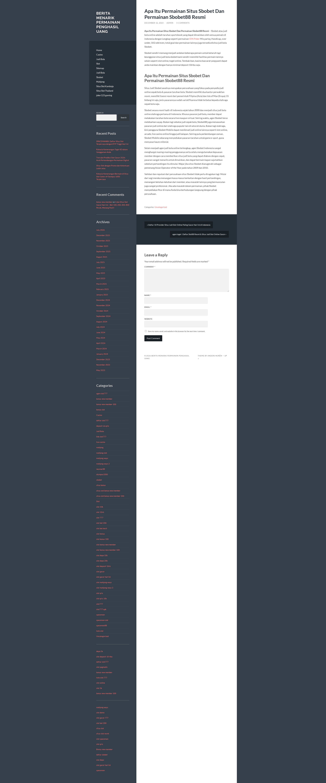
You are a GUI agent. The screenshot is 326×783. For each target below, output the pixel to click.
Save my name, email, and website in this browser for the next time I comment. (176, 331)
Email (147, 307)
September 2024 (103, 316)
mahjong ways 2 (103, 464)
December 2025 (103, 235)
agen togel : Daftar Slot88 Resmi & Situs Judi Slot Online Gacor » (199, 234)
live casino (100, 442)
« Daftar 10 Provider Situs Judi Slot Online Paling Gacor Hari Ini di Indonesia (178, 225)
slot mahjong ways (104, 582)
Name (147, 295)
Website (148, 319)
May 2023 (100, 370)
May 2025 (100, 273)
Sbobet (99, 77)
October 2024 (102, 311)
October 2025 (102, 246)
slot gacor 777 (102, 718)
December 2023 (103, 359)
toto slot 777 (101, 677)
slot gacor (100, 571)
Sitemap (100, 68)
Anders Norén (215, 356)
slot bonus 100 (102, 539)
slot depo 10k (102, 555)
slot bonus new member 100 (108, 550)
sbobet (99, 480)
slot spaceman (102, 739)
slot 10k (99, 507)
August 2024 (101, 321)
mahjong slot (101, 453)
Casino (99, 54)
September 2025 (103, 251)
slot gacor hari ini (103, 577)
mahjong (99, 447)
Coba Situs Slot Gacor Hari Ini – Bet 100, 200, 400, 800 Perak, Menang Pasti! (112, 205)
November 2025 (103, 240)
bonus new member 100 (106, 404)
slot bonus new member (106, 544)
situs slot (100, 728)
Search (100, 113)
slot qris (99, 593)
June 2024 (100, 332)
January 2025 (102, 295)
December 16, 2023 (154, 23)
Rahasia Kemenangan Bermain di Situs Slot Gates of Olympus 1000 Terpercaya (112, 176)
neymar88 (100, 469)
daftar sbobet (102, 754)
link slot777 (101, 436)
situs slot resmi (102, 733)
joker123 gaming (104, 95)
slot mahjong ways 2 (104, 588)
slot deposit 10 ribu (104, 656)
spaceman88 (101, 625)
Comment (149, 267)
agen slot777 (101, 393)
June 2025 (100, 267)
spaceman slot (102, 620)
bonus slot (100, 409)
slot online (100, 683)
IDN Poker (194, 38)
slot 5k (99, 688)
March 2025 (101, 284)
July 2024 (100, 327)
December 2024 (103, 300)
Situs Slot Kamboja (105, 86)
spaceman (100, 614)
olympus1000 (102, 474)
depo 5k (99, 651)
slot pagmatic (102, 667)
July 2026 (100, 230)
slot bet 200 (101, 523)
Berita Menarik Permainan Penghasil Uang (108, 22)
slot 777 (99, 517)
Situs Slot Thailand (104, 90)
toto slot (99, 631)
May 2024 (100, 338)
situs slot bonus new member (108, 490)
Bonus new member (104, 749)
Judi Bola (100, 59)
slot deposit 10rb (103, 566)
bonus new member (104, 202)
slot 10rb (100, 512)
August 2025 (101, 257)
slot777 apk (101, 609)
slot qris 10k (101, 598)
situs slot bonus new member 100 (110, 496)
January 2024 (102, 354)
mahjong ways (102, 458)
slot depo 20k (102, 561)
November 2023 (103, 365)
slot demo (100, 712)
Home (99, 50)
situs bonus (101, 485)
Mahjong (100, 81)
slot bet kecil (101, 528)
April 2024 (100, 343)
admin (170, 23)
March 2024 (101, 348)
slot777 (99, 604)
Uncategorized (102, 636)
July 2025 (100, 262)
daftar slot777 (102, 420)
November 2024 (103, 305)
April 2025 (100, 278)
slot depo (100, 760)
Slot (98, 63)
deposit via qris (102, 426)
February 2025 (102, 289)
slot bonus (100, 534)
